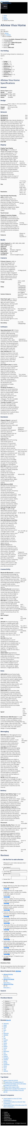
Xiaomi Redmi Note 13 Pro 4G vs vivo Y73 (15, 1105)
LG (4, 1031)
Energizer (6, 1058)
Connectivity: (7, 918)
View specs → (7, 977)
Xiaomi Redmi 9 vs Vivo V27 (11, 1098)
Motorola (6, 1033)
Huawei (5, 1040)
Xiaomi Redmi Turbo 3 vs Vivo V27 (12, 1102)
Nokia (5, 1027)
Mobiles (8, 35)
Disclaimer (7, 1117)
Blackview (6, 1051)
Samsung (6, 1023)
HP (4, 1036)
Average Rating (7, 956)
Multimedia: (6, 905)
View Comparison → (9, 1106)
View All (8, 1020)
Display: (5, 890)
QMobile (5, 1035)
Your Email (6, 871)
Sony (4, 1030)
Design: (5, 886)
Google (5, 1063)
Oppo (5, 1041)
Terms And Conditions (10, 1120)
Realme (5, 1056)
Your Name (7, 867)
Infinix (5, 1066)
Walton (5, 1046)
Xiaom (5, 1061)
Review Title (7, 873)
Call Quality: (6, 925)
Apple (5, 1025)
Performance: (7, 941)
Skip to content (5, 1)
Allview (18, 971)
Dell (4, 1038)
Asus (4, 1049)
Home (6, 1112)
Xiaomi (5, 1054)
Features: (6, 912)
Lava (4, 1069)
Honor (5, 1048)
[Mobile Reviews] (6, 3)
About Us (6, 1114)
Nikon (5, 1045)
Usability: (6, 931)
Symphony (6, 1064)
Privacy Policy (8, 1119)
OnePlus (5, 1059)
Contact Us (7, 1115)
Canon (5, 1043)
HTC (4, 1028)
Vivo (4, 1053)
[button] (2, 11)
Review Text (7, 879)
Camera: (5, 899)
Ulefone (5, 1071)
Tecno (5, 1067)
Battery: (5, 949)
